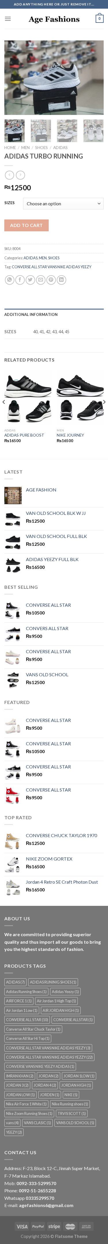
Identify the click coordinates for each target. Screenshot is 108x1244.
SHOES (41, 147)
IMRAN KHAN (19, 1076)
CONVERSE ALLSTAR (73, 1019)
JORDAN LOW (20, 1094)
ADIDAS (60, 147)
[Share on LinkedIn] (61, 280)
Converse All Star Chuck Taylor (33, 1029)
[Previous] (13, 77)
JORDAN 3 (17, 1085)
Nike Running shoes (70, 1104)
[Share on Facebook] (20, 280)
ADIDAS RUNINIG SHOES (53, 982)
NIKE (71, 1094)
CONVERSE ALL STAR (27, 1019)
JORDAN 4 (45, 1085)
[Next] (94, 77)
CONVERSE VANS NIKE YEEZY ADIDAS (40, 1066)
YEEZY (14, 1132)
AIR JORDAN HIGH (61, 1010)
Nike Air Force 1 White (26, 1104)
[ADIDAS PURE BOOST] (27, 397)
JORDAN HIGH (76, 1085)
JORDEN (49, 1094)
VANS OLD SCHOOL (75, 1122)
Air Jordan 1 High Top (56, 1001)
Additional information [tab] (31, 314)
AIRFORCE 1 (19, 1001)
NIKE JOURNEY (70, 435)
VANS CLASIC (37, 1122)
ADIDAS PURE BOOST (24, 435)
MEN (25, 147)
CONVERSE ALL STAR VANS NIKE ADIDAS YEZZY (49, 1057)
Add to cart (26, 225)
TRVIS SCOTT (72, 1113)
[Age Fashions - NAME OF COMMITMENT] (54, 19)
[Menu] (7, 19)
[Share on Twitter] (30, 280)
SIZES (9, 203)
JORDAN (48, 1076)
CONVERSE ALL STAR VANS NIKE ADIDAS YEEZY (51, 267)
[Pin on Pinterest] (51, 280)
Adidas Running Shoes (26, 991)
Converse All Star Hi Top (28, 1038)
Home (10, 147)
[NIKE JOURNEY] (80, 397)
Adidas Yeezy (65, 991)
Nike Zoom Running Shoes (29, 1113)
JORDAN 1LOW (79, 1076)
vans (12, 1122)
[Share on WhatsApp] (9, 280)
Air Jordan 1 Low (21, 1010)
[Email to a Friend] (41, 280)
